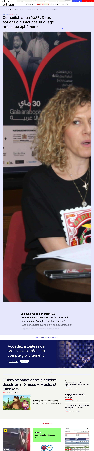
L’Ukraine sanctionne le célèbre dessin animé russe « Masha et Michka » (30, 384)
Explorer (64, 4)
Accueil (7, 9)
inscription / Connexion (88, 1)
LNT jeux (57, 1)
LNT (62, 28)
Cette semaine (56, 4)
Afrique (67, 388)
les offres (23, 361)
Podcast (38, 432)
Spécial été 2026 (44, 4)
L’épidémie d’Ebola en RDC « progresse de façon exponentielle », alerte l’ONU (77, 384)
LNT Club (76, 1)
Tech (67, 411)
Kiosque (68, 449)
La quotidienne (31, 4)
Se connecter (12, 361)
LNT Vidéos (34, 1)
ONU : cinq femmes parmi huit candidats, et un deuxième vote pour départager (77, 396)
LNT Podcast (46, 1)
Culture (17, 9)
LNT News (11, 1)
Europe (4, 392)
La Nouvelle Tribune (8, 4)
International (69, 400)
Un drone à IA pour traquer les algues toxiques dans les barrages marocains (77, 407)
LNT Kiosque (22, 1)
